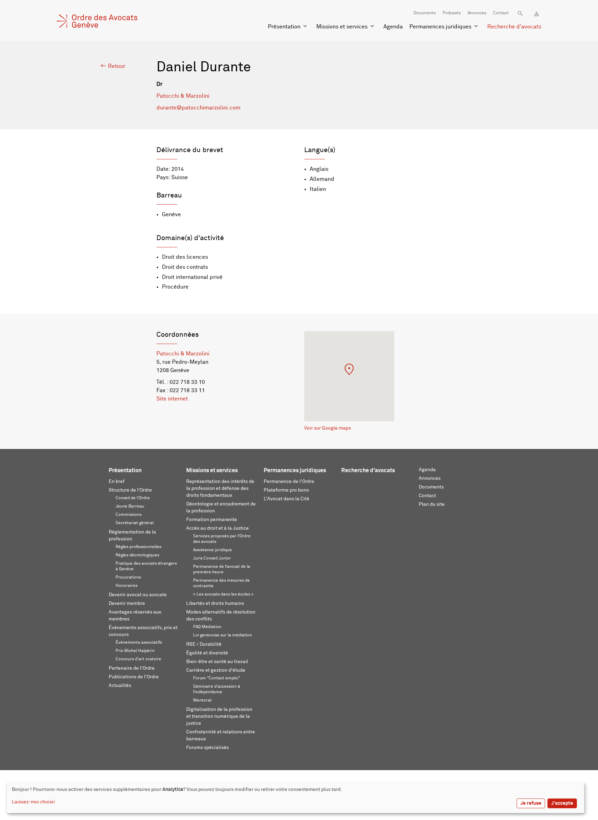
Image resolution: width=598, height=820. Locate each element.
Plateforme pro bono (286, 490)
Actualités (120, 685)
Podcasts (452, 13)
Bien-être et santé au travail (217, 661)
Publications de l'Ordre (134, 676)
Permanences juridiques (440, 26)
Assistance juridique (212, 550)
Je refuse (530, 803)
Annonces (477, 13)
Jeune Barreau (130, 506)
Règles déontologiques (137, 555)
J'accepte (562, 803)
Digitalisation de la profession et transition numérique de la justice (219, 716)
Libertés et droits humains (215, 603)
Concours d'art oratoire (138, 659)
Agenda (393, 26)
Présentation (284, 26)
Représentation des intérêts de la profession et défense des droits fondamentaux (220, 488)
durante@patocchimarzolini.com (198, 108)
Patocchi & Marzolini (182, 96)
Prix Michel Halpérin (135, 651)
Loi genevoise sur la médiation (222, 635)
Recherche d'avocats (514, 26)
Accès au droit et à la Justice (217, 528)
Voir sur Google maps (327, 428)
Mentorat (202, 700)
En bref (117, 481)
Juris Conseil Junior (212, 558)
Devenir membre (127, 603)
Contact (501, 13)
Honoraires (126, 586)
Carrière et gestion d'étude (215, 670)
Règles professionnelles (138, 547)
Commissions (129, 515)
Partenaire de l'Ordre (132, 668)
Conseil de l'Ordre (133, 498)
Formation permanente (211, 519)
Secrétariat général (135, 523)
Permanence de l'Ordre (289, 481)
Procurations (128, 577)
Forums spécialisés (207, 747)
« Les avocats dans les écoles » (223, 594)
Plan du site (432, 504)
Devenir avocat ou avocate (138, 594)
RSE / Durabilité (203, 644)
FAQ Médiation (207, 627)
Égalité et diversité (207, 653)
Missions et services (342, 26)
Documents (425, 13)
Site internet (172, 399)
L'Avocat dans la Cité (286, 498)
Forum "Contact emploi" (216, 678)
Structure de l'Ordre (130, 490)
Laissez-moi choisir (33, 802)
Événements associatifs (139, 643)
